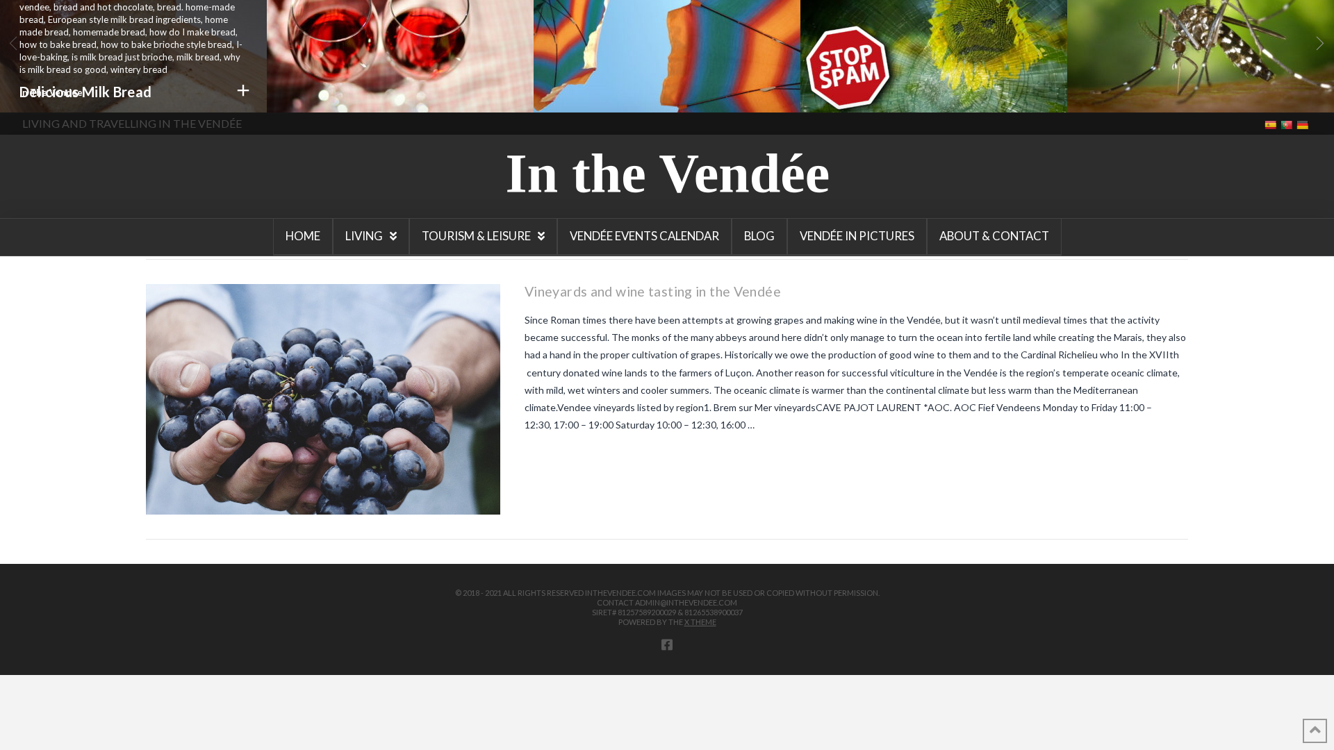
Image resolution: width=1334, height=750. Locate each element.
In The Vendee (51, 92)
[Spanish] (1272, 124)
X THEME (700, 621)
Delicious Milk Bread (85, 91)
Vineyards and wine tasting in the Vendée (653, 291)
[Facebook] (667, 644)
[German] (1304, 124)
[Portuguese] (1288, 124)
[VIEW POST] (323, 399)
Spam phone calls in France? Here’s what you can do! (909, 91)
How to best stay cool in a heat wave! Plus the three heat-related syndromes (654, 100)
